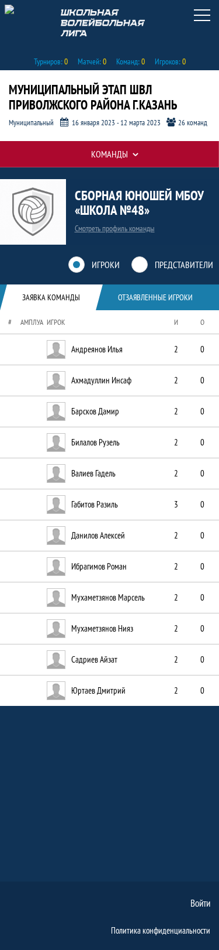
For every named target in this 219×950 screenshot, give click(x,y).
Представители (184, 264)
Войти (200, 903)
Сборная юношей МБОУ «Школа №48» (139, 202)
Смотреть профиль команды (115, 228)
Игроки (106, 264)
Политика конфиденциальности (160, 930)
